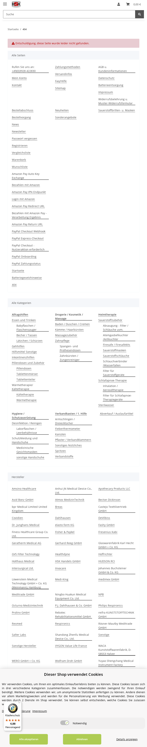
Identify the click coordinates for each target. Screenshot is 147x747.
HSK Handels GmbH (67, 561)
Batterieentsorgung (110, 85)
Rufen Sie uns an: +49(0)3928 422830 (24, 69)
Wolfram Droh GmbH (68, 661)
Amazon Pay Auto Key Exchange (25, 176)
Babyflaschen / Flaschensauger (26, 327)
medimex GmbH (108, 579)
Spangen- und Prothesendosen (70, 348)
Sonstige (103, 634)
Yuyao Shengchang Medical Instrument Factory (116, 663)
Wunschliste (20, 167)
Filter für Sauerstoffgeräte (113, 373)
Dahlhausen (63, 518)
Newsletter (19, 131)
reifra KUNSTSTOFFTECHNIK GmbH (116, 614)
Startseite (18, 270)
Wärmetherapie (26, 400)
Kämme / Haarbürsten (69, 329)
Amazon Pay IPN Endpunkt (29, 192)
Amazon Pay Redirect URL (28, 206)
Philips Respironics (110, 605)
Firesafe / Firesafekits (116, 344)
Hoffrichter (105, 554)
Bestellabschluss (22, 110)
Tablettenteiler (25, 379)
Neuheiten (62, 110)
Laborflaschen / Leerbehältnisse (26, 430)
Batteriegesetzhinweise (27, 277)
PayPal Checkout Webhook (28, 231)
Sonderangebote (65, 117)
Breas (58, 507)
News (15, 124)
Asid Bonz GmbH (22, 499)
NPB (101, 594)
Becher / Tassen (26, 335)
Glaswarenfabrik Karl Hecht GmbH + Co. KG (116, 545)
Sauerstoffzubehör (110, 320)
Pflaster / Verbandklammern (73, 440)
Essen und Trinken (24, 320)
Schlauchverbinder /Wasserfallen (115, 363)
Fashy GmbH (106, 525)
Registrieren (20, 145)
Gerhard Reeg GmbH (68, 543)
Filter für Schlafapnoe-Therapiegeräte (117, 397)
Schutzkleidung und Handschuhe (25, 440)
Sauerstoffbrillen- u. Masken (116, 110)
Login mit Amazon (23, 199)
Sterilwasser (106, 405)
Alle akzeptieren (28, 739)
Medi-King (61, 579)
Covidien (17, 518)
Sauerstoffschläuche (116, 356)
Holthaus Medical (23, 561)
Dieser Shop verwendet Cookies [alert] (73, 674)
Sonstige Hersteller (24, 646)
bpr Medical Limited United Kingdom (29, 509)
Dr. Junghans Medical (25, 525)
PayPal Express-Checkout (28, 238)
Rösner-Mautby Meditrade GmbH (115, 625)
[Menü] (19, 703)
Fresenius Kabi (107, 532)
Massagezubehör (66, 335)
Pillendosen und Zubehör (28, 363)
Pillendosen (23, 368)
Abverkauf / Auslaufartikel (116, 413)
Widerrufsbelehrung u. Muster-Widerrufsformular (115, 101)
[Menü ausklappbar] (5, 2)
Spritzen (60, 451)
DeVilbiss (104, 518)
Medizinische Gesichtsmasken (26, 450)
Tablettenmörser (27, 374)
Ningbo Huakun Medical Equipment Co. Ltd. (70, 596)
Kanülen (60, 434)
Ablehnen (82, 739)
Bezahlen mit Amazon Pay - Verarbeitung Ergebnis (29, 215)
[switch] (64, 722)
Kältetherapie (25, 394)
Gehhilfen (18, 346)
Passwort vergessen (24, 138)
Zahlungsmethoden (67, 67)
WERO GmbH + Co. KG (26, 661)
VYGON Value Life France (71, 646)
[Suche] (139, 14)
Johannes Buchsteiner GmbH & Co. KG (112, 570)
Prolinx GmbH (20, 612)
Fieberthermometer (67, 428)
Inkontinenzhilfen (23, 357)
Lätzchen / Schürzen (29, 340)
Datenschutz (106, 78)
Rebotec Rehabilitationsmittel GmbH (73, 614)
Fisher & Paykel (64, 532)
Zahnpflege (62, 340)
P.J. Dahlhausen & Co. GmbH (73, 605)
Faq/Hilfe (61, 81)
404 (14, 285)
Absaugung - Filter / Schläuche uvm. (115, 327)
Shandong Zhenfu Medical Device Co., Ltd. (72, 636)
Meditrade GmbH (23, 594)
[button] (118, 4)
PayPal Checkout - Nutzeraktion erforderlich (28, 247)
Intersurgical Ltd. (23, 568)
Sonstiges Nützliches (68, 445)
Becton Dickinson (109, 499)
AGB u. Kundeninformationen (112, 69)
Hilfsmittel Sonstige (24, 352)
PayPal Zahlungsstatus (26, 263)
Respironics (62, 623)
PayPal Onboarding (24, 256)
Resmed (17, 623)
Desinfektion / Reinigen (27, 423)
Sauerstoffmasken (114, 350)
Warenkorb (19, 160)
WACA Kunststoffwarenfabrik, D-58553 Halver (114, 650)
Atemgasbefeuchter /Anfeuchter (115, 337)
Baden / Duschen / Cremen (72, 324)
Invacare (60, 568)
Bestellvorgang (21, 117)
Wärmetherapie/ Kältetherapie (22, 387)
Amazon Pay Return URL (27, 224)
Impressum (105, 92)
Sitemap (60, 88)
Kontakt (17, 85)
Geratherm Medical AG (26, 543)
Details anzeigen (127, 739)
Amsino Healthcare (24, 488)
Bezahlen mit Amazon (26, 185)
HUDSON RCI (106, 561)
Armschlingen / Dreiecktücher (65, 421)
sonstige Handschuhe (30, 457)
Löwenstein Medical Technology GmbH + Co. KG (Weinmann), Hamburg (29, 583)
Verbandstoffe (64, 456)
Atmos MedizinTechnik (69, 499)
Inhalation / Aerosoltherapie (113, 388)
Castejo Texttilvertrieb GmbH (112, 509)
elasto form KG (64, 525)
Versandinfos (63, 74)
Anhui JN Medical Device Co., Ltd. (73, 490)
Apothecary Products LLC (114, 488)
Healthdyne (62, 554)
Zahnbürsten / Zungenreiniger (70, 358)
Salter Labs (19, 634)
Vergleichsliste (21, 152)
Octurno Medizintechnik (27, 605)
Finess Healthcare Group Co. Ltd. (30, 534)
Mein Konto (19, 78)
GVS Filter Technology (25, 554)
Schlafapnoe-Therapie (112, 380)
